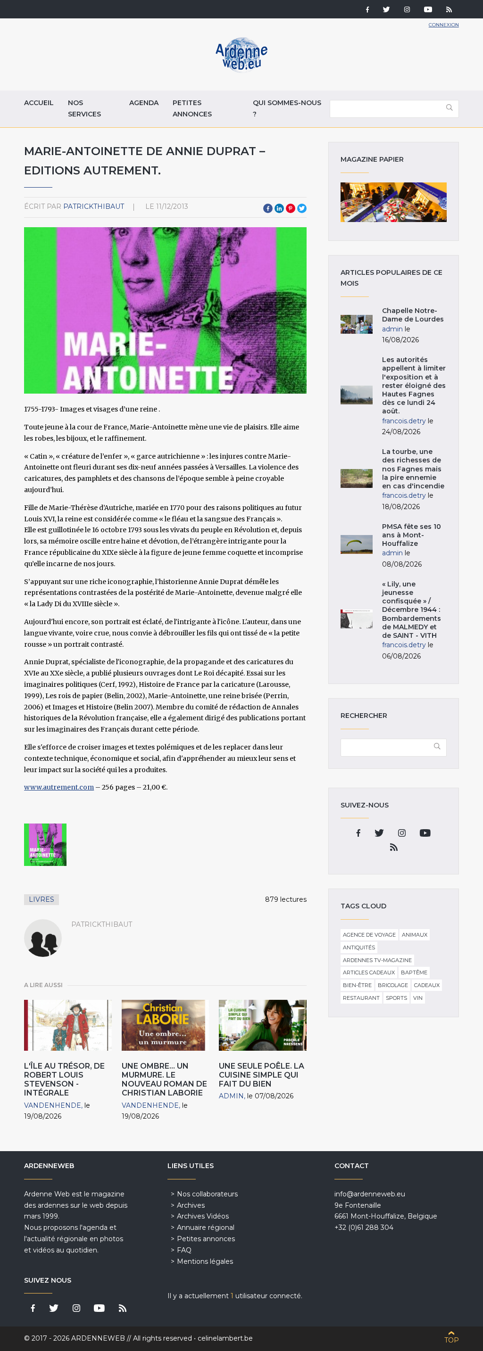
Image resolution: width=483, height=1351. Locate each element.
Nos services (84, 108)
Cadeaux (427, 985)
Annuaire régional (205, 1227)
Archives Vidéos (203, 1216)
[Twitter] (386, 10)
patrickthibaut (93, 206)
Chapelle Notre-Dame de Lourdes (413, 314)
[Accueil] (241, 70)
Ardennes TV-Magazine (377, 960)
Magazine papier (393, 202)
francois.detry (404, 421)
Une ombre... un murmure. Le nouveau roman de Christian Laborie (164, 1080)
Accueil (39, 103)
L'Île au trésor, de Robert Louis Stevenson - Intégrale (64, 1080)
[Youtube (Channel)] (428, 10)
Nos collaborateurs (207, 1194)
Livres (41, 899)
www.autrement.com (59, 787)
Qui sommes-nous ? (287, 108)
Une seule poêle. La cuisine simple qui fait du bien (261, 1075)
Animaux (414, 934)
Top (451, 1340)
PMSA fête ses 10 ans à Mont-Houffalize (411, 535)
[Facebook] (367, 10)
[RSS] (449, 10)
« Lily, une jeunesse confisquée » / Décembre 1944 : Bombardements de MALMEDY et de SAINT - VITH (411, 610)
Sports (396, 998)
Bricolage (393, 985)
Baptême (414, 972)
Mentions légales (205, 1261)
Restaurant (361, 998)
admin (231, 1096)
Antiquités (359, 947)
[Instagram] (407, 10)
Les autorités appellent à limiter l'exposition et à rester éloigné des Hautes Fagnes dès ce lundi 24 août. (414, 385)
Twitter (302, 208)
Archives (191, 1205)
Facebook (268, 208)
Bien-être (357, 985)
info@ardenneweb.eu (369, 1194)
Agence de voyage (369, 934)
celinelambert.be (225, 1338)
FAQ (184, 1250)
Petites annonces (192, 108)
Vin (418, 998)
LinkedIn (279, 208)
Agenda (143, 103)
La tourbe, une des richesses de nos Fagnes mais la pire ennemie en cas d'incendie (413, 468)
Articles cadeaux (369, 972)
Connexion (444, 25)
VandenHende (52, 1105)
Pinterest (290, 208)
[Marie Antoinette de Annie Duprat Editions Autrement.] (45, 845)
